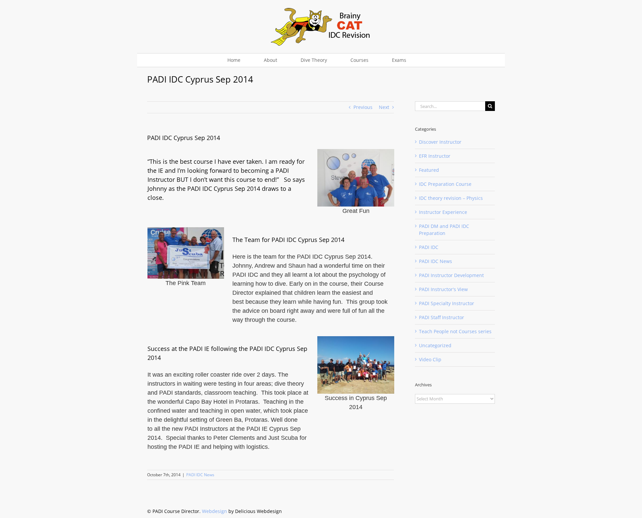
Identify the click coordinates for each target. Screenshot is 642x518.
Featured (429, 170)
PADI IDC (428, 247)
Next (384, 107)
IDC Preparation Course (445, 184)
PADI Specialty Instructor (446, 303)
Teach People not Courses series (455, 331)
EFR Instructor (434, 156)
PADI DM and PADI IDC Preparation (444, 229)
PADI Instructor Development (451, 275)
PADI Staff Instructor (441, 317)
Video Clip (430, 359)
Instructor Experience (443, 212)
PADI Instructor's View (443, 289)
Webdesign (214, 511)
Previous (362, 107)
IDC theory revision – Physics (451, 198)
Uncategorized (435, 345)
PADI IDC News (200, 475)
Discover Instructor (440, 142)
